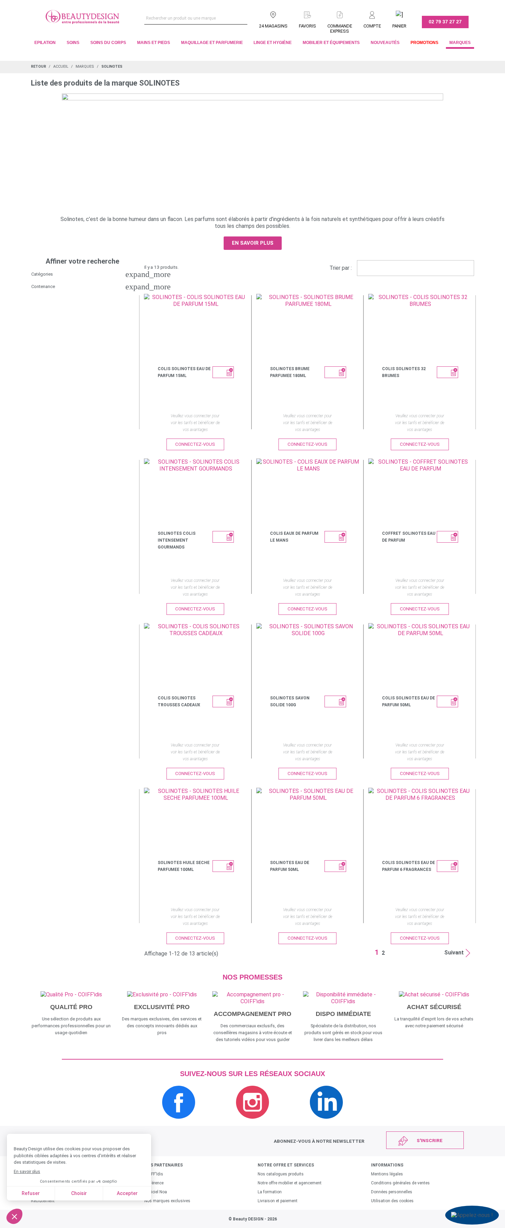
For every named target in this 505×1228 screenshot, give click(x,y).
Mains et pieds (153, 42)
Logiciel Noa (155, 1192)
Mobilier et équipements (331, 42)
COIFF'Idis (153, 1174)
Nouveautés (385, 42)
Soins (73, 42)
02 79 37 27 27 (445, 21)
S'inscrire (429, 1140)
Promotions (424, 42)
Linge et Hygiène (273, 42)
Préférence (154, 1183)
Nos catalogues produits (281, 1174)
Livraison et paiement (278, 1200)
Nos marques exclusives (167, 1200)
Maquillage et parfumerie (212, 42)
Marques (460, 42)
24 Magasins (273, 26)
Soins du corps (108, 42)
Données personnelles (391, 1192)
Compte (372, 26)
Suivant (454, 952)
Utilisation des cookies (392, 1200)
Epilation (45, 42)
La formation (270, 1192)
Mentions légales (387, 1174)
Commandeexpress (339, 28)
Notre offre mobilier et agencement (290, 1183)
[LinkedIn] (326, 1122)
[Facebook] (178, 1122)
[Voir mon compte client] (372, 13)
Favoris (307, 26)
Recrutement (43, 1200)
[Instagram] (252, 1122)
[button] (253, 243)
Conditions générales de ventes (400, 1183)
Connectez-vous (195, 444)
